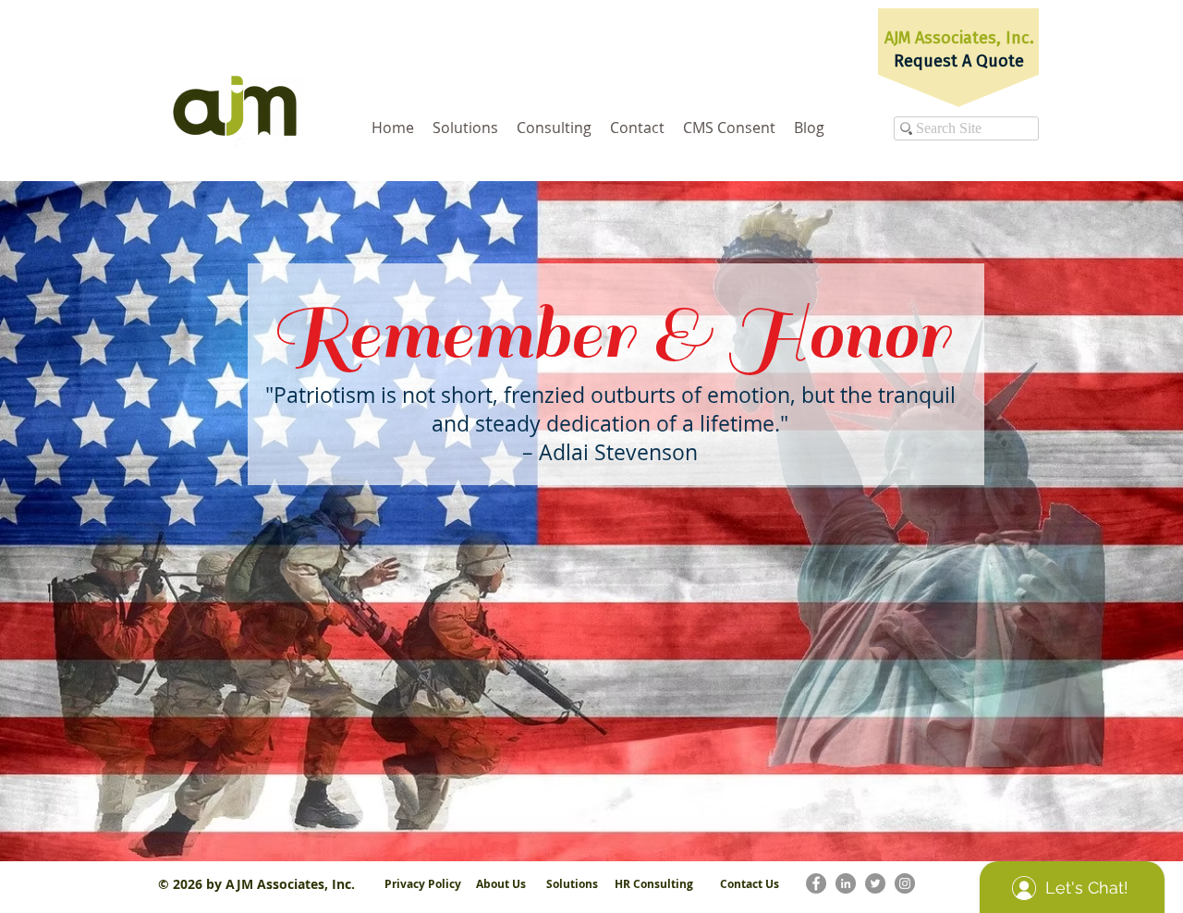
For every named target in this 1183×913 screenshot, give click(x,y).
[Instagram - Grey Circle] (905, 883)
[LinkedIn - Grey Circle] (845, 883)
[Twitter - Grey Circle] (875, 883)
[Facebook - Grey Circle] (816, 883)
